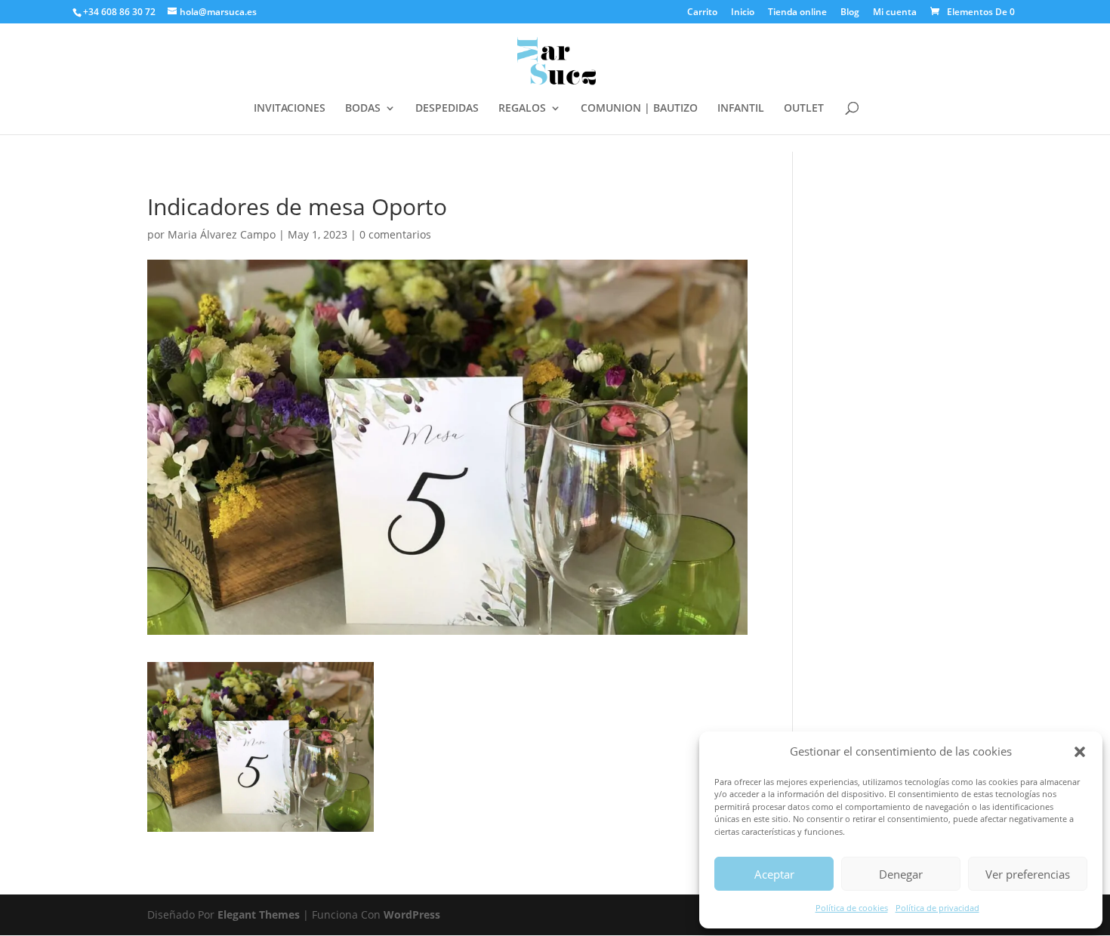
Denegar (901, 874)
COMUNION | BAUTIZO (639, 109)
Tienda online (797, 13)
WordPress (412, 914)
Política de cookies (852, 907)
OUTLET (804, 109)
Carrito (702, 13)
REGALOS (522, 109)
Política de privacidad (937, 907)
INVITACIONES (289, 109)
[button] (1079, 751)
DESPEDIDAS (447, 109)
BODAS (363, 109)
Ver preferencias (1027, 874)
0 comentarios (395, 234)
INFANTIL (740, 109)
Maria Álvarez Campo (222, 234)
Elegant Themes (258, 914)
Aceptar (774, 874)
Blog (849, 13)
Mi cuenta (895, 13)
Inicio (742, 13)
